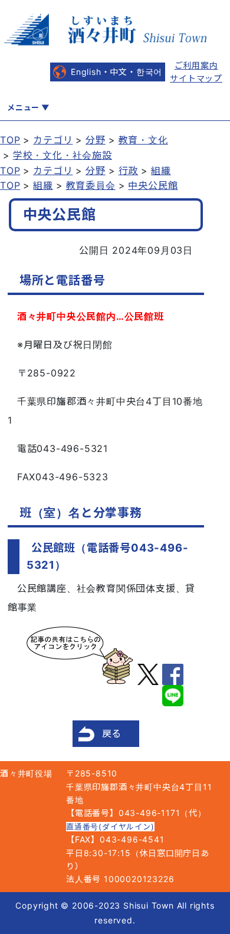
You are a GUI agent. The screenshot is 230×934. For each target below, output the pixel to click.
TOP (10, 140)
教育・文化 (143, 140)
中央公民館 (153, 185)
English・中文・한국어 (116, 72)
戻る (112, 733)
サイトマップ (196, 78)
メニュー (23, 107)
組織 (161, 170)
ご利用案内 (196, 65)
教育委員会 (91, 185)
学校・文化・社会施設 (62, 155)
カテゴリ (53, 140)
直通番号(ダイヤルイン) (110, 826)
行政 (129, 170)
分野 (96, 140)
